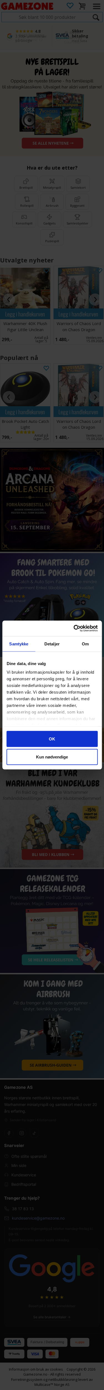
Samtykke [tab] (18, 643)
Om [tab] (85, 643)
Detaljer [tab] (52, 643)
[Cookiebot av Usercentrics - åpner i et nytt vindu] (74, 628)
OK (52, 738)
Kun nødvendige (52, 757)
